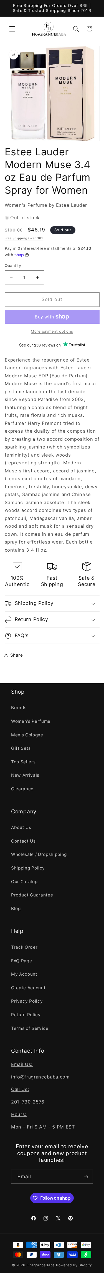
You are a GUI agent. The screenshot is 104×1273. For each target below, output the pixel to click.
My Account (24, 974)
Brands (19, 707)
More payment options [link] (52, 331)
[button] (12, 28)
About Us (21, 827)
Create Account (28, 987)
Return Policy (26, 1014)
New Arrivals (25, 775)
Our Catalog (24, 881)
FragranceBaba (41, 1265)
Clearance (22, 788)
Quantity (13, 265)
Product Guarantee (32, 895)
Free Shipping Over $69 (24, 238)
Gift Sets (21, 748)
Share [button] (16, 655)
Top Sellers (23, 761)
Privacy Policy (27, 1001)
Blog (16, 908)
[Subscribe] (86, 1177)
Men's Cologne (27, 735)
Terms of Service (30, 1028)
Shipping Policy (28, 868)
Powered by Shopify (74, 1265)
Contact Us (23, 841)
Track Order (24, 947)
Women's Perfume (30, 721)
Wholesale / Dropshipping (39, 854)
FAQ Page (21, 960)
